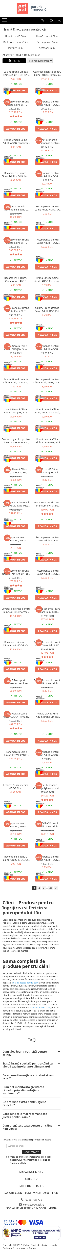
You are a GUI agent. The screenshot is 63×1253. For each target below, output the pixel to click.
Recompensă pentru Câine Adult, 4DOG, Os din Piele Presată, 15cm (16, 858)
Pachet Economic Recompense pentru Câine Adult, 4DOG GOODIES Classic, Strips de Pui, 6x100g (15, 208)
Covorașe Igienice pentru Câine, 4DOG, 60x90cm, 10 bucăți (47, 73)
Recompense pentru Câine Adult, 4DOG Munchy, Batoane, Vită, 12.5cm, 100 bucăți (47, 103)
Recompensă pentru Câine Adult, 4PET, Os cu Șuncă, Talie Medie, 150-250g (47, 381)
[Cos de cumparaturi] (51, 20)
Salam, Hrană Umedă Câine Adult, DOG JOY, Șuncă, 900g (15, 73)
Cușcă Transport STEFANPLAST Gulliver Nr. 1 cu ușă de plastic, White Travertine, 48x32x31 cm (16, 682)
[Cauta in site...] (59, 20)
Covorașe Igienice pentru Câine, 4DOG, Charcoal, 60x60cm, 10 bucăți (16, 610)
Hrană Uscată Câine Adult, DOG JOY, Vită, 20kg (15, 411)
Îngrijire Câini (15, 47)
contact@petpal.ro (33, 1204)
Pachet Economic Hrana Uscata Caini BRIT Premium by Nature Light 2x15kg (47, 610)
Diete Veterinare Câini (15, 42)
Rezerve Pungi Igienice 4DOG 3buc (15, 786)
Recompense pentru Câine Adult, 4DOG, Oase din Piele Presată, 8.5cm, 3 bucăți (16, 174)
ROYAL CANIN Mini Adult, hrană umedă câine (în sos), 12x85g (47, 715)
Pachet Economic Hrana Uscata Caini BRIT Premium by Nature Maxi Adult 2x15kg (16, 241)
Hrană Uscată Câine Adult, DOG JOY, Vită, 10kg (15, 347)
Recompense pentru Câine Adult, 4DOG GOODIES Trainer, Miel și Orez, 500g (47, 347)
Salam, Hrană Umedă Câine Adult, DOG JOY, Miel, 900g (47, 309)
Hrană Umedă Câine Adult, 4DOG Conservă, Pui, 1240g (16, 141)
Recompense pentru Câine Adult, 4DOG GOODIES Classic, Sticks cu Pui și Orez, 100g (47, 174)
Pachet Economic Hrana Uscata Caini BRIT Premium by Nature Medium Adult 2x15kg (16, 103)
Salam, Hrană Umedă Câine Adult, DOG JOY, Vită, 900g (15, 381)
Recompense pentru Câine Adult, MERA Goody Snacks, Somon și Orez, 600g (15, 825)
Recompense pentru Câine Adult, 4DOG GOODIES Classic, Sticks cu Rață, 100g (47, 539)
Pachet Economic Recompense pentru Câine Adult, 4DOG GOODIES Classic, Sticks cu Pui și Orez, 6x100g (47, 141)
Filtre (15, 60)
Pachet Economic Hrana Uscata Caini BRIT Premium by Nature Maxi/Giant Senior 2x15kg (16, 309)
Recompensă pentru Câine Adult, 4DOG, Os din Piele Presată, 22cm (47, 208)
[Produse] (5, 20)
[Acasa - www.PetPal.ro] (31, 8)
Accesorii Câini (47, 47)
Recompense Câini (47, 42)
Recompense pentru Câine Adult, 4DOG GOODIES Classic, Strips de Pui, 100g (47, 858)
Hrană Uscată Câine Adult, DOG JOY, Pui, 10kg (47, 471)
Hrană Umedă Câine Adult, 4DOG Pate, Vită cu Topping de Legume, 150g (47, 441)
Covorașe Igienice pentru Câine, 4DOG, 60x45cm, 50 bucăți (16, 441)
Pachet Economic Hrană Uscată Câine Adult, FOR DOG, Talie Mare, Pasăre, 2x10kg (47, 644)
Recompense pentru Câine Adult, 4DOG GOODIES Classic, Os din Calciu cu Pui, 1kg (47, 241)
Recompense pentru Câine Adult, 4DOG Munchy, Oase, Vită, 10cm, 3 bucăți (15, 279)
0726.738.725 (33, 1199)
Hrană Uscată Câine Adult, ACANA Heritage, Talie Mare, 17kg (16, 715)
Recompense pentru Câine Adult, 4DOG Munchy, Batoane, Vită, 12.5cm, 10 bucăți (16, 539)
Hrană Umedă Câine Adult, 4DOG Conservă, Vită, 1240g (47, 411)
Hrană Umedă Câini (47, 36)
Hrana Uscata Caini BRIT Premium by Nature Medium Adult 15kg (47, 504)
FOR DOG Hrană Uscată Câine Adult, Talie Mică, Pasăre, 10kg (16, 504)
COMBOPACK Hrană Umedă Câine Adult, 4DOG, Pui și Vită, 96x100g (47, 825)
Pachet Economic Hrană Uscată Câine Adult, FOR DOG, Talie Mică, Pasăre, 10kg (16, 572)
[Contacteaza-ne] (43, 20)
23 (50, 887)
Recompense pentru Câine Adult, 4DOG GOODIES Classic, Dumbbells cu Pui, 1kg (47, 572)
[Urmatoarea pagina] (56, 888)
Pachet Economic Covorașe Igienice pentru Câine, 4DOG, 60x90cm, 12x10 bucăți (47, 786)
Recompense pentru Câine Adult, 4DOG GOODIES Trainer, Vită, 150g (47, 753)
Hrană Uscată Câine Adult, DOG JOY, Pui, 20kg (15, 471)
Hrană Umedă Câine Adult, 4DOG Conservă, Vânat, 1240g (47, 279)
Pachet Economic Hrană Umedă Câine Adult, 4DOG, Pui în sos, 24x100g (47, 682)
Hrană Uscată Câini (16, 36)
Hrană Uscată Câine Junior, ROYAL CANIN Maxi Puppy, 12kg (16, 753)
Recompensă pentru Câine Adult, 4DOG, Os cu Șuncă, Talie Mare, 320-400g (15, 644)
